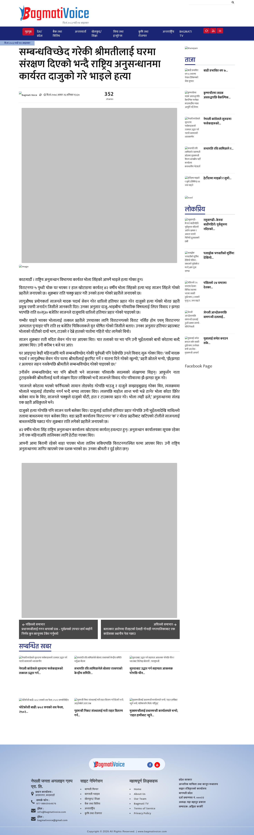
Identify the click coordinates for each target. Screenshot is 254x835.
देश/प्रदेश (40, 33)
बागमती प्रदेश (185, 793)
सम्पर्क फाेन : (42, 800)
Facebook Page (198, 366)
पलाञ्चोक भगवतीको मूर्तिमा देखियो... (219, 255)
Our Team (140, 799)
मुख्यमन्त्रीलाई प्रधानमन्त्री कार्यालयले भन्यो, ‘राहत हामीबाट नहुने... (154, 713)
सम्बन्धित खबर (35, 646)
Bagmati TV (186, 33)
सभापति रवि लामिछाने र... (218, 148)
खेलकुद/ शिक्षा (97, 33)
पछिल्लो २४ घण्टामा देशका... (215, 285)
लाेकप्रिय (195, 209)
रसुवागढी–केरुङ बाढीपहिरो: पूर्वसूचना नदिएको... (215, 224)
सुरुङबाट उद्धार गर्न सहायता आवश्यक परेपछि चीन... (151, 671)
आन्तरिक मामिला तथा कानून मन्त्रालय (198, 784)
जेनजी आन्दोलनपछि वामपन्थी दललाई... (215, 315)
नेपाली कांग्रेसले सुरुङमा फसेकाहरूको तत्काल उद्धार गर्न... (41, 671)
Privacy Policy (142, 813)
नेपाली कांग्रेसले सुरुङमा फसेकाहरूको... (217, 121)
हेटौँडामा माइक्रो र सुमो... (217, 178)
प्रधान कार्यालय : (44, 792)
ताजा (190, 59)
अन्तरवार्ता (80, 31)
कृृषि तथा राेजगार (143, 33)
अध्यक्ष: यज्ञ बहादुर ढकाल (192, 802)
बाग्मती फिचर (91, 789)
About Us (139, 794)
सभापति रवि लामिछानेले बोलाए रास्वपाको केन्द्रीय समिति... (98, 671)
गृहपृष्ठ (28, 31)
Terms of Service (144, 809)
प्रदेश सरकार (185, 779)
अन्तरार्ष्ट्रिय (168, 31)
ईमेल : (40, 808)
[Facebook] (150, 765)
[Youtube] (157, 765)
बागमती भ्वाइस (92, 794)
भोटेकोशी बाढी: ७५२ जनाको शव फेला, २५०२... (41, 710)
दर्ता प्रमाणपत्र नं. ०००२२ (191, 797)
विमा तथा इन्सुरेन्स (118, 33)
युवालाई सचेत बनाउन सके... (216, 341)
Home (137, 789)
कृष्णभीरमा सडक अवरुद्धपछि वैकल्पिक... (217, 95)
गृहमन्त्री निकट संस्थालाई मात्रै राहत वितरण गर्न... (98, 713)
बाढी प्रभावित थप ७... (216, 70)
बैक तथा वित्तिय (57, 33)
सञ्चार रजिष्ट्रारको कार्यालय (192, 788)
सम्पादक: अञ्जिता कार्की (191, 806)
